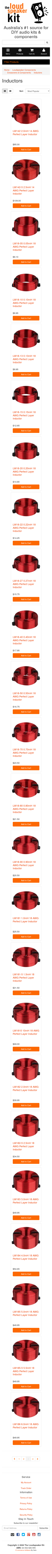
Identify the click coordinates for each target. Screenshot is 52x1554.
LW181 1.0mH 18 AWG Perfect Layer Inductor (26, 919)
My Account (26, 1482)
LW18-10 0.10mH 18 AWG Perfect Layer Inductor (24, 303)
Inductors (38, 72)
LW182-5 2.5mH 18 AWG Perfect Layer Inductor (23, 1146)
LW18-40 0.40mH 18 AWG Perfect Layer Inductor (24, 640)
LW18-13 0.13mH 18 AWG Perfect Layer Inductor (24, 359)
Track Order (26, 1488)
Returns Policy (26, 1509)
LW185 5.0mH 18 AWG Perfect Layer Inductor (26, 1313)
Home (6, 69)
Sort (21, 91)
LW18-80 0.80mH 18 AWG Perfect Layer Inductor (24, 809)
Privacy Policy (26, 1503)
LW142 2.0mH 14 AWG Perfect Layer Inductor (26, 132)
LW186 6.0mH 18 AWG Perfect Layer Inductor (26, 1425)
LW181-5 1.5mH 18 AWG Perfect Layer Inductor (23, 977)
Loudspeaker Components (24, 69)
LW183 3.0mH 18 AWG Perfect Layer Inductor (26, 1200)
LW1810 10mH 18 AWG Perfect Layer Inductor (26, 1032)
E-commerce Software (23, 1550)
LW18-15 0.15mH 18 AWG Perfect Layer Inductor (24, 415)
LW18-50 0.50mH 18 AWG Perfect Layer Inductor (24, 696)
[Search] (47, 42)
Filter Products (11, 62)
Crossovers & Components (19, 72)
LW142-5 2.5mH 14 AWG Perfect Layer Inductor (23, 190)
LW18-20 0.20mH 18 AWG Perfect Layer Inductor (24, 471)
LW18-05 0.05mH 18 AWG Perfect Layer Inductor (24, 246)
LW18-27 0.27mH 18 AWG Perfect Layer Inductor (24, 584)
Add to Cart (26, 149)
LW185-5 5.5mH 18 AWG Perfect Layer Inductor (23, 1371)
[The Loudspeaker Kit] (26, 12)
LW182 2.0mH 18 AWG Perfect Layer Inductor (26, 1088)
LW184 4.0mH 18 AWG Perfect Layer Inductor (26, 1257)
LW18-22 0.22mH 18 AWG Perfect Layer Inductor (24, 528)
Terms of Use (26, 1497)
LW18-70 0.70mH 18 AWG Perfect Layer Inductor (24, 752)
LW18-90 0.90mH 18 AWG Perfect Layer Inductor (24, 865)
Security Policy (26, 1514)
